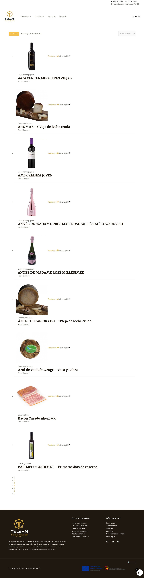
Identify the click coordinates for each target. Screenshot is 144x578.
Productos (25, 16)
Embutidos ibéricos (79, 526)
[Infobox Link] (38, 527)
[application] (30, 16)
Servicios (51, 16)
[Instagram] (107, 541)
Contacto (62, 16)
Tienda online (111, 526)
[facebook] (136, 16)
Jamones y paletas (79, 523)
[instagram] (133, 16)
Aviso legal (110, 536)
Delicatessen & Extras (80, 536)
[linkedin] (139, 16)
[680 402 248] (117, 1)
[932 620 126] (131, 1)
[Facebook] (113, 541)
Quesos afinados (78, 528)
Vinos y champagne (79, 531)
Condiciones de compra (115, 534)
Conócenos (39, 16)
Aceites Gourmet (78, 534)
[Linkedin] (118, 541)
